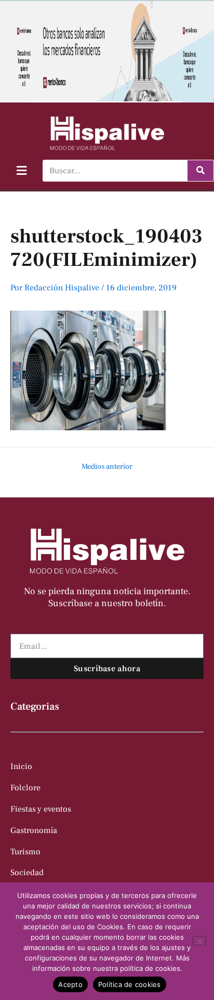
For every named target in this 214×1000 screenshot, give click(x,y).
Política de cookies (129, 984)
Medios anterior (107, 467)
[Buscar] (200, 170)
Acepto (70, 984)
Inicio (21, 766)
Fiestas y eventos (40, 809)
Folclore (25, 788)
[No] (199, 940)
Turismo (25, 852)
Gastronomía (33, 830)
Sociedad (27, 872)
